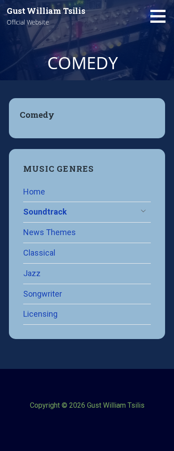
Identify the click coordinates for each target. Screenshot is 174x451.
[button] (161, 16)
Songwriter (42, 293)
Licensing (40, 314)
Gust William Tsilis (46, 10)
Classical (39, 252)
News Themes (49, 232)
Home (34, 191)
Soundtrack (45, 211)
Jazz (32, 273)
